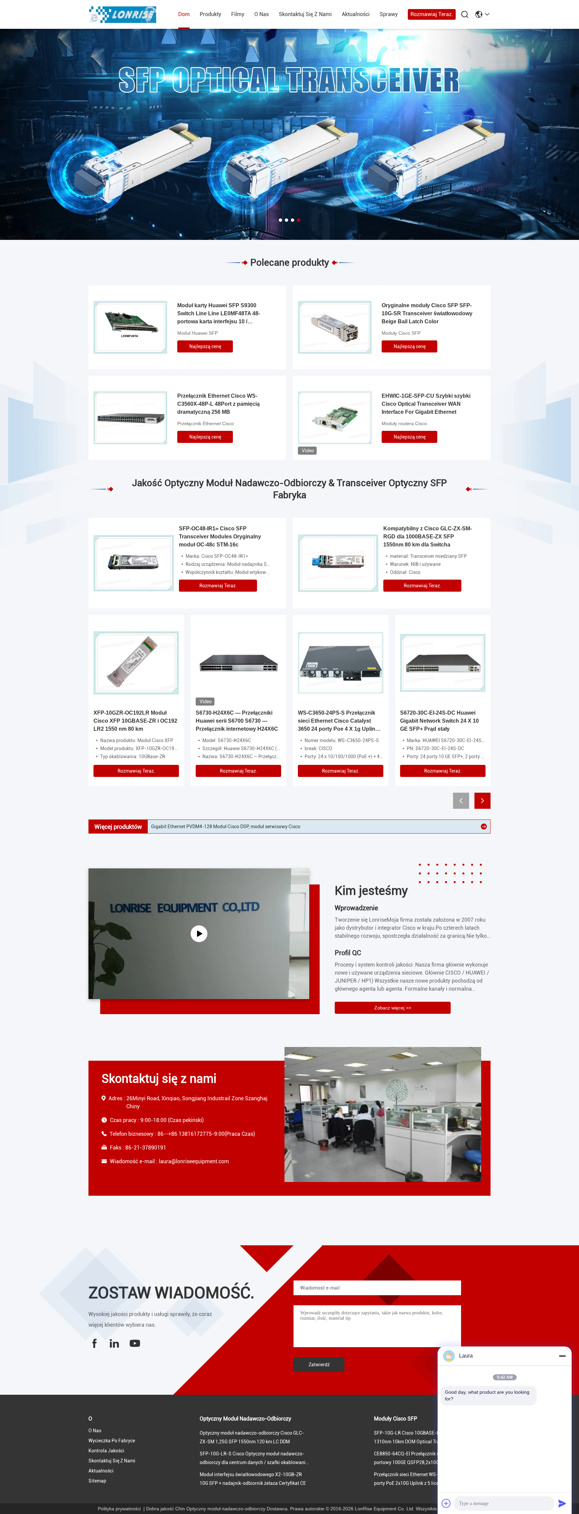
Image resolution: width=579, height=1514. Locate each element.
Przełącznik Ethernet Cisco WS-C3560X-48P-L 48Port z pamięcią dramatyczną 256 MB (218, 404)
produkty (210, 14)
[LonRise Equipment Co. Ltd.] (125, 15)
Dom (184, 14)
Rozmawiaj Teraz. (431, 14)
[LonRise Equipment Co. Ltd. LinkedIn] (114, 1343)
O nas (261, 14)
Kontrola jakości (106, 1450)
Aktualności (356, 14)
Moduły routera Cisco (404, 423)
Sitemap (97, 1481)
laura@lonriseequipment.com (194, 1161)
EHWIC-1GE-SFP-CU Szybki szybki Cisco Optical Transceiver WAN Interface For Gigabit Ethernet (426, 404)
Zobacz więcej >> (392, 1007)
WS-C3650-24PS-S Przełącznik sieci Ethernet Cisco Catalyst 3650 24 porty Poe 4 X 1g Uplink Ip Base (338, 721)
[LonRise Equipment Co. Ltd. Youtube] (134, 1343)
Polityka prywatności (119, 1508)
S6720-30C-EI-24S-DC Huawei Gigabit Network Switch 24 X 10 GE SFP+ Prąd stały (439, 721)
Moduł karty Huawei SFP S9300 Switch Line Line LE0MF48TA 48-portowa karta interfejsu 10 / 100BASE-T (218, 314)
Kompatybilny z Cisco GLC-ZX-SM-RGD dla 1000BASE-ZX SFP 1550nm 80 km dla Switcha (427, 536)
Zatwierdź (319, 1364)
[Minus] (562, 1356)
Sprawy (389, 14)
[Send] (562, 1503)
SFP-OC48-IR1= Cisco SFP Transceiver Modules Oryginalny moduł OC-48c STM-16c (220, 536)
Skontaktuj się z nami (305, 14)
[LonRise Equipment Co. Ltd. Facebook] (94, 1343)
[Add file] (446, 1503)
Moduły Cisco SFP (401, 333)
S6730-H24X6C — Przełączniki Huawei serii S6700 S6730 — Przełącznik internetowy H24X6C (237, 721)
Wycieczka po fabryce (111, 1440)
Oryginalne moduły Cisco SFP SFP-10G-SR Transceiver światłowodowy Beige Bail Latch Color (427, 313)
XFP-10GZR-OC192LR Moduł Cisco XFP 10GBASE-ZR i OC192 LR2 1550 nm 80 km (135, 721)
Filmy (237, 14)
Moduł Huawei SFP (197, 333)
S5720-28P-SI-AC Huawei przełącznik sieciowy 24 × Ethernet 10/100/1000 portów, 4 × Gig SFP (251, 826)
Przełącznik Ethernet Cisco (205, 423)
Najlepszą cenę (205, 346)
